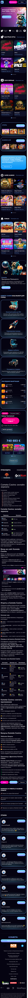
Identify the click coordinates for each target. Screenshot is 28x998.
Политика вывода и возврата (13, 953)
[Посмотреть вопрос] (25, 793)
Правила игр (13, 971)
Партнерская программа (13, 940)
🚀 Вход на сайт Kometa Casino (10, 493)
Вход (22, 2)
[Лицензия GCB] (13, 946)
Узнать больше (6, 287)
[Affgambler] (21, 983)
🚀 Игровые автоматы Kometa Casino (11, 498)
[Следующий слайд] (24, 25)
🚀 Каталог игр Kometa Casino (9, 499)
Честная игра (13, 969)
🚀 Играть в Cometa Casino (8, 495)
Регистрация (13, 2)
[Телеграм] (22, 946)
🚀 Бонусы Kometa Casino (8, 502)
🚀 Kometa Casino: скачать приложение (11, 501)
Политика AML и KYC (13, 961)
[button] (11, 74)
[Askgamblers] (13, 983)
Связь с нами (13, 976)
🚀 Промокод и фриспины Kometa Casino (12, 505)
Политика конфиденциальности (13, 964)
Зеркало (22, 782)
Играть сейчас (20, 125)
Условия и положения (13, 973)
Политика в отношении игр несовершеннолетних (13, 956)
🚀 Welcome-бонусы (7, 504)
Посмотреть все (21, 37)
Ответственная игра (13, 966)
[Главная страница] (2, 2)
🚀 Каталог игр (5, 496)
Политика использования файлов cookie (13, 959)
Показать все (13, 460)
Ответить (21, 821)
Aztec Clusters (9, 384)
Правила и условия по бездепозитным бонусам (13, 950)
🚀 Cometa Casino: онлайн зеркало (10, 492)
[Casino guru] (5, 982)
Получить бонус (7, 17)
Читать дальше (7, 429)
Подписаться (7, 166)
